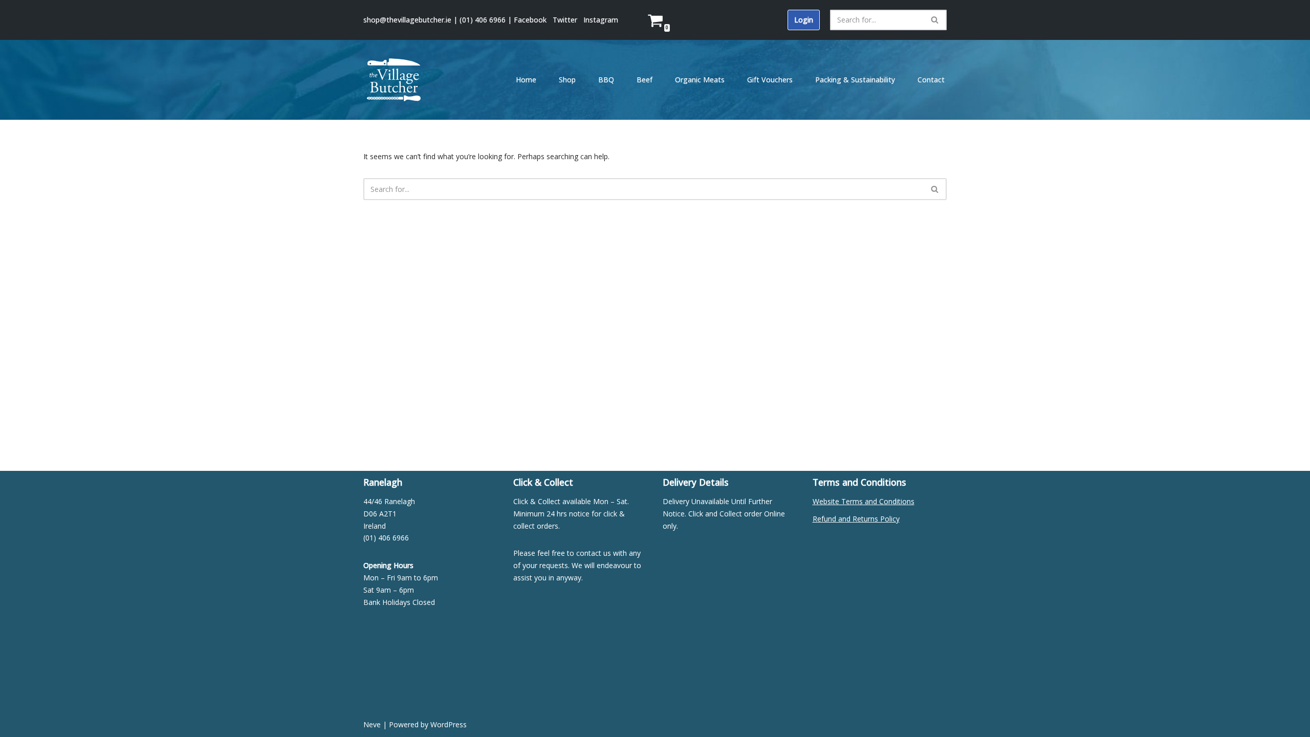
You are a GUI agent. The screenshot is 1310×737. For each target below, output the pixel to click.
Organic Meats (700, 79)
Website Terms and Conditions (863, 501)
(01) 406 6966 (483, 20)
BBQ (606, 79)
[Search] (935, 20)
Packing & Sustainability (855, 79)
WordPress (448, 724)
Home (526, 79)
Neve (372, 724)
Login (803, 20)
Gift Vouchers (770, 79)
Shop (567, 79)
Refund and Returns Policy (856, 519)
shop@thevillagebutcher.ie (407, 20)
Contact (931, 79)
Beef (644, 79)
